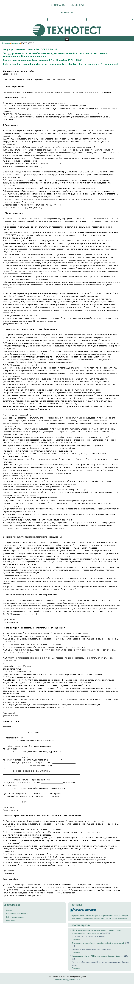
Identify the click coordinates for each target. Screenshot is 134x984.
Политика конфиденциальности (67, 980)
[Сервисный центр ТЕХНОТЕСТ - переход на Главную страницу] (67, 30)
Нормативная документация (17, 914)
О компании (58, 5)
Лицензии (77, 5)
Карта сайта (10, 921)
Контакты (67, 12)
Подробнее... (77, 939)
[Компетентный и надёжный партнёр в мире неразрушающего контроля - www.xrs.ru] (83, 911)
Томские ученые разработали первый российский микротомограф (98, 943)
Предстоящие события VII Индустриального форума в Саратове (97, 956)
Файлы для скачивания (15, 917)
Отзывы (9, 910)
